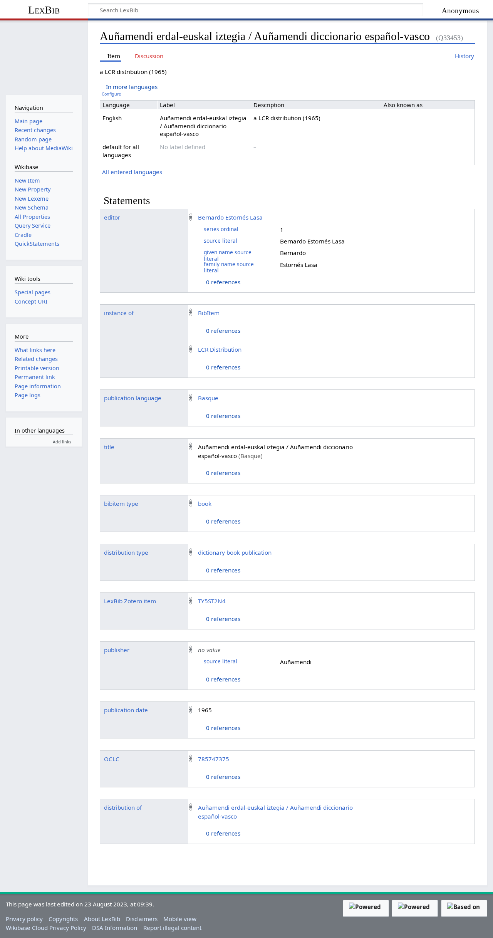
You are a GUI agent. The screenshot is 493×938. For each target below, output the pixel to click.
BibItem (209, 313)
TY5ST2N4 (212, 601)
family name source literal (229, 267)
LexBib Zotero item (130, 601)
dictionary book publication (235, 552)
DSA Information (114, 927)
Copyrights (63, 919)
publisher (116, 650)
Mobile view (179, 919)
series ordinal (221, 229)
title (109, 447)
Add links (62, 442)
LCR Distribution (219, 349)
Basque (208, 398)
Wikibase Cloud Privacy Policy (46, 927)
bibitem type (121, 503)
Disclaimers (142, 919)
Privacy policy (24, 919)
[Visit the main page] (44, 57)
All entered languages (132, 172)
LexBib (44, 10)
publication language (132, 398)
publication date (126, 710)
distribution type (126, 552)
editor (112, 217)
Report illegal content (172, 927)
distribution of (123, 807)
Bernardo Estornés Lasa (230, 217)
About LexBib (102, 919)
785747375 (213, 759)
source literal (220, 240)
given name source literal (228, 255)
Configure (111, 94)
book (204, 503)
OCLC (111, 759)
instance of (119, 313)
